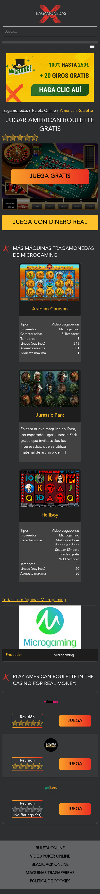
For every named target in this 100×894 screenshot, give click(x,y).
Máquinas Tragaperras (50, 873)
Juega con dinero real (50, 222)
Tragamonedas (50, 14)
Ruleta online (50, 848)
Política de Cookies (50, 881)
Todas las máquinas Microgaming (34, 600)
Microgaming (64, 655)
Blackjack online (50, 865)
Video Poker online (50, 857)
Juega (75, 721)
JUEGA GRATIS (50, 176)
